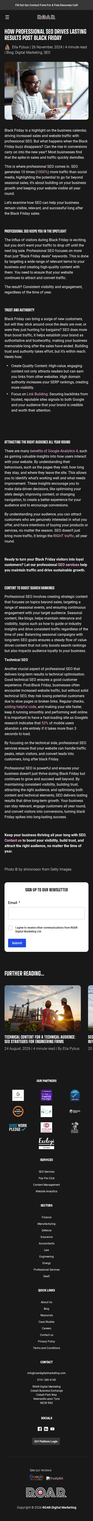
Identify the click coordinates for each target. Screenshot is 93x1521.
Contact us (46, 1335)
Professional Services (47, 1269)
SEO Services (46, 1171)
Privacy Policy (46, 1341)
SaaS (46, 1276)
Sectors (46, 1205)
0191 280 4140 (46, 1379)
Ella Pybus (20, 46)
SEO (47, 52)
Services (46, 1160)
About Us (46, 1302)
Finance (46, 1217)
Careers (46, 1328)
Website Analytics (46, 1191)
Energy (46, 1263)
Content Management (46, 1184)
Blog (10, 52)
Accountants (46, 1243)
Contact (46, 1362)
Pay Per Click (47, 1178)
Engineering (46, 1256)
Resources (46, 1315)
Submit (17, 943)
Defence (46, 1230)
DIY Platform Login (46, 1441)
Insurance (47, 1237)
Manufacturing (46, 1223)
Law (46, 1250)
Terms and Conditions (46, 1348)
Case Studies (46, 1321)
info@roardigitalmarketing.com (46, 1373)
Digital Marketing (28, 52)
